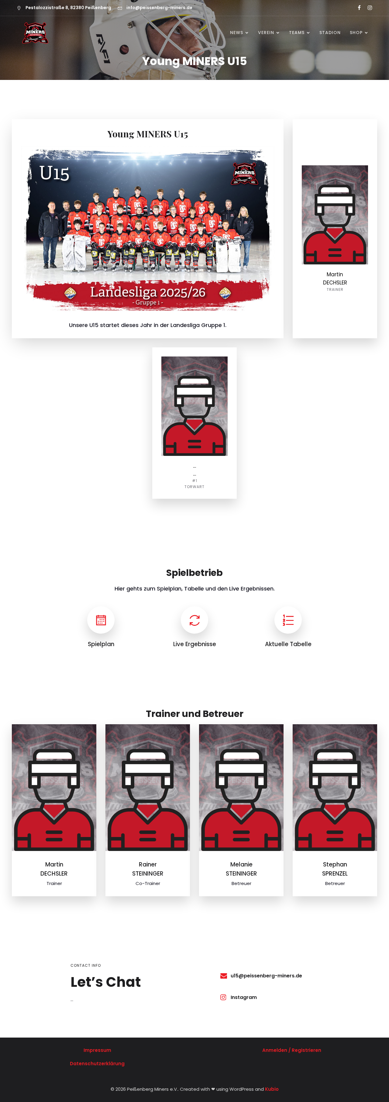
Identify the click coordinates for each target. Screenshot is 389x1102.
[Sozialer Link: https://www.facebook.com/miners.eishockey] (356, 8)
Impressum (97, 1050)
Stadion (330, 32)
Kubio (272, 1089)
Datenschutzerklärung (97, 1063)
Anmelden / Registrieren (291, 1050)
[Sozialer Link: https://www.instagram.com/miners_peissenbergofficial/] (367, 8)
